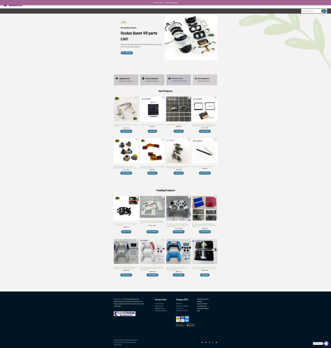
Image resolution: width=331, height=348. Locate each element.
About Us (179, 303)
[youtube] (216, 342)
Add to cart (178, 131)
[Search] (324, 11)
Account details (202, 304)
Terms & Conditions (161, 310)
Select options (126, 131)
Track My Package (203, 308)
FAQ (198, 311)
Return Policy (159, 306)
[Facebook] (206, 342)
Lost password (202, 306)
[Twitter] (209, 342)
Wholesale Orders (182, 310)
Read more (152, 131)
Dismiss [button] (175, 2)
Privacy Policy (159, 303)
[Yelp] (202, 342)
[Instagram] (213, 342)
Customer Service (203, 299)
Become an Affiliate (182, 306)
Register (199, 301)
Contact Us (179, 308)
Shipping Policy (159, 308)
